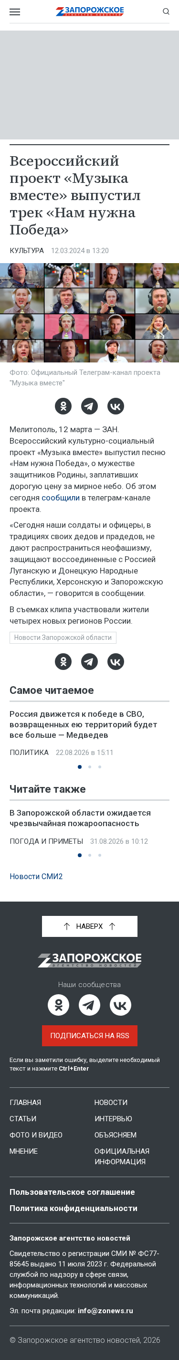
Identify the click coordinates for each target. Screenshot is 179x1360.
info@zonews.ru (105, 1311)
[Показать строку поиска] (166, 11)
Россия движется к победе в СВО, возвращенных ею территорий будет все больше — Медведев (84, 724)
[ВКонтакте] (115, 406)
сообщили (61, 497)
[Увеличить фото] (89, 312)
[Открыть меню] (15, 11)
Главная (25, 1102)
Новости (111, 1102)
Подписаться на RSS (89, 1035)
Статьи (23, 1119)
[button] (80, 767)
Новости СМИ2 (36, 876)
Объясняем (116, 1135)
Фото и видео (36, 1135)
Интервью (113, 1119)
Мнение (24, 1151)
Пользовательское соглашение (72, 1192)
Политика (29, 752)
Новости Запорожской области (63, 637)
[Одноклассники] (63, 406)
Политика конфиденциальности (73, 1208)
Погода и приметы (46, 841)
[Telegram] (89, 406)
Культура (27, 250)
